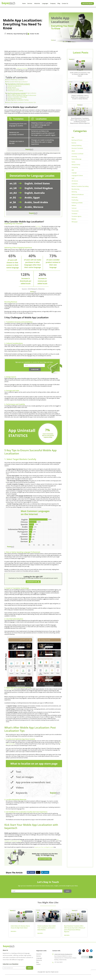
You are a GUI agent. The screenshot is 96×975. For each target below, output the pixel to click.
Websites (74, 219)
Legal (73, 178)
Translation (74, 213)
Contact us (65, 3)
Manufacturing (75, 189)
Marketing (74, 191)
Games (73, 162)
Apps (73, 137)
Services (29, 3)
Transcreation (75, 211)
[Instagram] (80, 953)
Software (74, 205)
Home (24, 3)
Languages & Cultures (77, 175)
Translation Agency (76, 216)
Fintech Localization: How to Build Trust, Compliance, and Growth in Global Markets (80, 97)
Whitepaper (75, 221)
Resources (39, 960)
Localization (75, 183)
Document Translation (77, 148)
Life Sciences (75, 181)
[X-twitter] (83, 950)
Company (53, 3)
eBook (73, 151)
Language (74, 172)
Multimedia (74, 197)
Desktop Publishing (76, 145)
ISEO (73, 170)
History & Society (76, 164)
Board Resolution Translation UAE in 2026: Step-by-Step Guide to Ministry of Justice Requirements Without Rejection (80, 120)
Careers (38, 964)
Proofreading (75, 200)
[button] (31, 872)
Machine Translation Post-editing (80, 186)
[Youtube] (87, 950)
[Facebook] (80, 950)
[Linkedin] (91, 950)
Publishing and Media (77, 202)
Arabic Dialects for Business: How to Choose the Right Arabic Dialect (80, 74)
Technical (74, 208)
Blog (59, 3)
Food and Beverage (76, 159)
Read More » (13, 931)
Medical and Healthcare (78, 194)
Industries (37, 3)
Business (74, 142)
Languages (45, 3)
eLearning (74, 156)
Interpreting (75, 167)
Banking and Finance (77, 140)
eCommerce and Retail (77, 153)
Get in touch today (45, 859)
